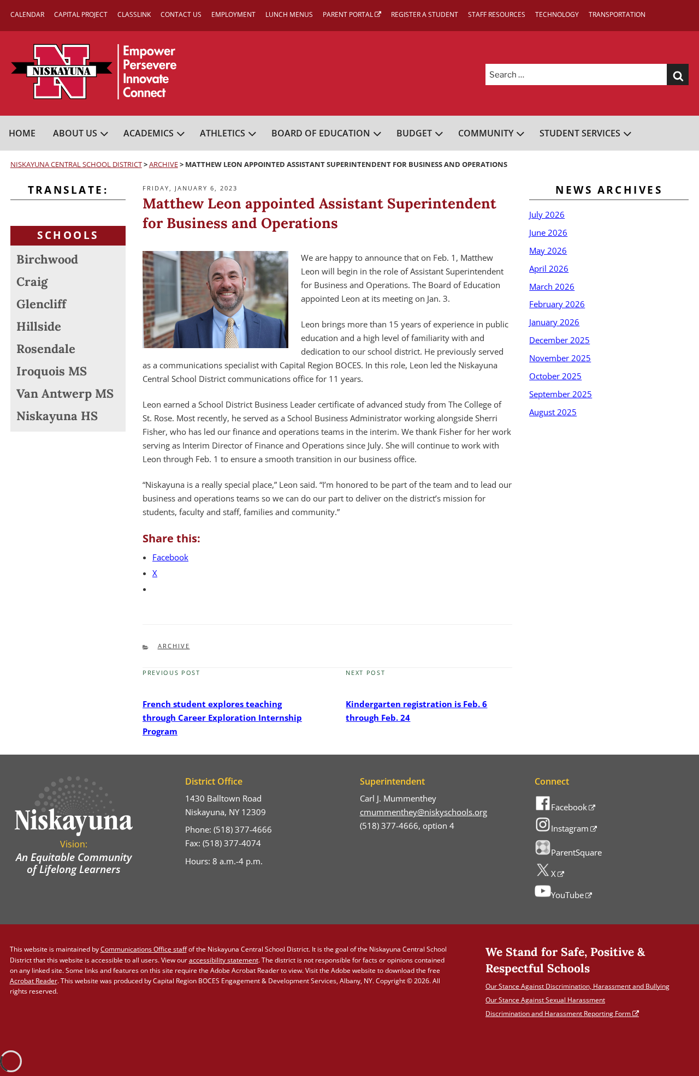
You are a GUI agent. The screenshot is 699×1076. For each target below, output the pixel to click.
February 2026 (557, 303)
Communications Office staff (143, 949)
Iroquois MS (51, 371)
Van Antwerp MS (65, 393)
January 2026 (554, 321)
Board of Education (320, 133)
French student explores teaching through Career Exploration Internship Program (222, 717)
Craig (32, 281)
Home (22, 133)
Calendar (27, 14)
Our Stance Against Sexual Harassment (545, 1000)
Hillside (38, 326)
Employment (233, 14)
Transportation (617, 14)
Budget (414, 133)
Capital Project (81, 14)
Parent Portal (348, 14)
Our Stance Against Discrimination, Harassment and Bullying (577, 986)
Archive (174, 646)
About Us (75, 133)
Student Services (580, 133)
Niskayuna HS (57, 415)
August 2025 (553, 412)
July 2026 (547, 214)
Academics (148, 133)
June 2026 (548, 232)
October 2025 (555, 375)
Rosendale (45, 348)
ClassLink (134, 14)
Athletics (222, 133)
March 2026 (551, 286)
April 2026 (548, 268)
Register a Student (424, 14)
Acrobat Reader (33, 980)
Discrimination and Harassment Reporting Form (558, 1013)
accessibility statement (223, 960)
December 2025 (559, 339)
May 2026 (548, 250)
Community (485, 133)
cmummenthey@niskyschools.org (423, 811)
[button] (678, 75)
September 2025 (560, 393)
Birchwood (47, 259)
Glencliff (41, 304)
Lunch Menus (289, 14)
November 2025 (560, 357)
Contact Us (181, 14)
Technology (557, 14)
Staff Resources (496, 14)
